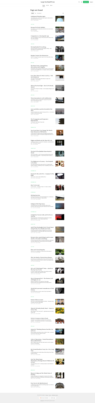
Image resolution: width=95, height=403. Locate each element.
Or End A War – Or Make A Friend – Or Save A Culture (41, 186)
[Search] (79, 2)
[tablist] (36, 13)
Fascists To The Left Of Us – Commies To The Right (42, 174)
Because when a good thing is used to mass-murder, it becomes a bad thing (42, 238)
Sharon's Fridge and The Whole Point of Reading (41, 374)
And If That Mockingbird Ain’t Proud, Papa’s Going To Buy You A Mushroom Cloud (42, 228)
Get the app (53, 397)
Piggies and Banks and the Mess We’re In (41, 140)
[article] (47, 19)
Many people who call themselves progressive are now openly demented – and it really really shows (41, 218)
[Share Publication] (81, 2)
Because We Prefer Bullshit (38, 27)
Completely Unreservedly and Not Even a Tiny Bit (42, 215)
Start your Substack (44, 397)
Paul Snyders (36, 20)
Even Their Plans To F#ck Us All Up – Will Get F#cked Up (42, 76)
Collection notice (55, 395)
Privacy (47, 395)
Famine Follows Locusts (37, 299)
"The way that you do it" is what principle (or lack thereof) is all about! (42, 364)
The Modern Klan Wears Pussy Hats (37, 122)
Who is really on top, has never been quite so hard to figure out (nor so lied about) (42, 343)
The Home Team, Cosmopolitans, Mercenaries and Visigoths (39, 66)
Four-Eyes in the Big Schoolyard (39, 383)
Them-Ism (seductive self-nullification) (41, 98)
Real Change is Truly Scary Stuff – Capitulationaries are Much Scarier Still (42, 312)
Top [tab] (35, 13)
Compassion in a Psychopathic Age (40, 36)
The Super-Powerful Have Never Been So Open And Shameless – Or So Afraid (40, 79)
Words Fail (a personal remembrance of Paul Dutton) (42, 289)
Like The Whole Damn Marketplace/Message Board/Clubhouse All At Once (42, 361)
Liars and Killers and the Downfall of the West (41, 109)
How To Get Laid (35, 185)
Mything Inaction (35, 195)
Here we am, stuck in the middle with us (38, 176)
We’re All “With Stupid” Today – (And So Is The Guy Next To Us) (42, 269)
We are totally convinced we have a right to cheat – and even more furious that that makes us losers (42, 333)
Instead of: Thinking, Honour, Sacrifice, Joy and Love (42, 330)
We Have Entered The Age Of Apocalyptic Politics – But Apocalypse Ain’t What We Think (41, 49)
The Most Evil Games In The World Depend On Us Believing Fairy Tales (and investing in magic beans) (42, 197)
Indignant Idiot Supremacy (38, 204)
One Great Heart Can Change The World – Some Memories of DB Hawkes (42, 131)
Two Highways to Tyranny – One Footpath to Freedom (42, 162)
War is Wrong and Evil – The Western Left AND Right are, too (42, 279)
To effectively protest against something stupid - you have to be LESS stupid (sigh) (42, 385)
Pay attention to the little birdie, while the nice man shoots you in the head (42, 29)
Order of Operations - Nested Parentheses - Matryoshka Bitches (42, 340)
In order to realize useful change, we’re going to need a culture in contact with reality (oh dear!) (41, 272)
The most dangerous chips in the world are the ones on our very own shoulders (42, 38)
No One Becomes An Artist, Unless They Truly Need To (41, 291)
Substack (42, 400)
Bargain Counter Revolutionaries (39, 55)
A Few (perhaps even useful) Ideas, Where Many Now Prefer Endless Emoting (42, 353)
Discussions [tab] (39, 13)
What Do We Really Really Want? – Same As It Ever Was (42, 309)
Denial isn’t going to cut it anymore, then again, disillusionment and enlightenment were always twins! (41, 282)
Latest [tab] (32, 13)
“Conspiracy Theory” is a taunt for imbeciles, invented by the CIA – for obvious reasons (42, 142)
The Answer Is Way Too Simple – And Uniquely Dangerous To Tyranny (42, 89)
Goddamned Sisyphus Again (38, 16)
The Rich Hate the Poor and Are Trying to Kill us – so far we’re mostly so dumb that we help (42, 112)
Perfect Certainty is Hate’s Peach (39, 318)
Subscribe (86, 2)
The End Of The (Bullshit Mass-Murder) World (41, 152)
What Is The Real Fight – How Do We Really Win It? (42, 86)
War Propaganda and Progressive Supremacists (39, 119)
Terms (50, 395)
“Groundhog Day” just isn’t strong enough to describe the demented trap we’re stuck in (42, 18)
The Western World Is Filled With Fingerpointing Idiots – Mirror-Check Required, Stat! (41, 100)
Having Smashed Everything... (38, 47)
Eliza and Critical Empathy (38, 249)
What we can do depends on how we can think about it (41, 251)
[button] (43, 5)
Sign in (91, 2)
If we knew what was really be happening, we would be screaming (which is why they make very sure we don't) (41, 231)
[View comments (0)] (39, 21)
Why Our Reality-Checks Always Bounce (41, 257)
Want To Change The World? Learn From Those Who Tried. (42, 57)
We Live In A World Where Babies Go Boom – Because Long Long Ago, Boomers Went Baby (42, 302)
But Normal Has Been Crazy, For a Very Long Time (42, 350)
